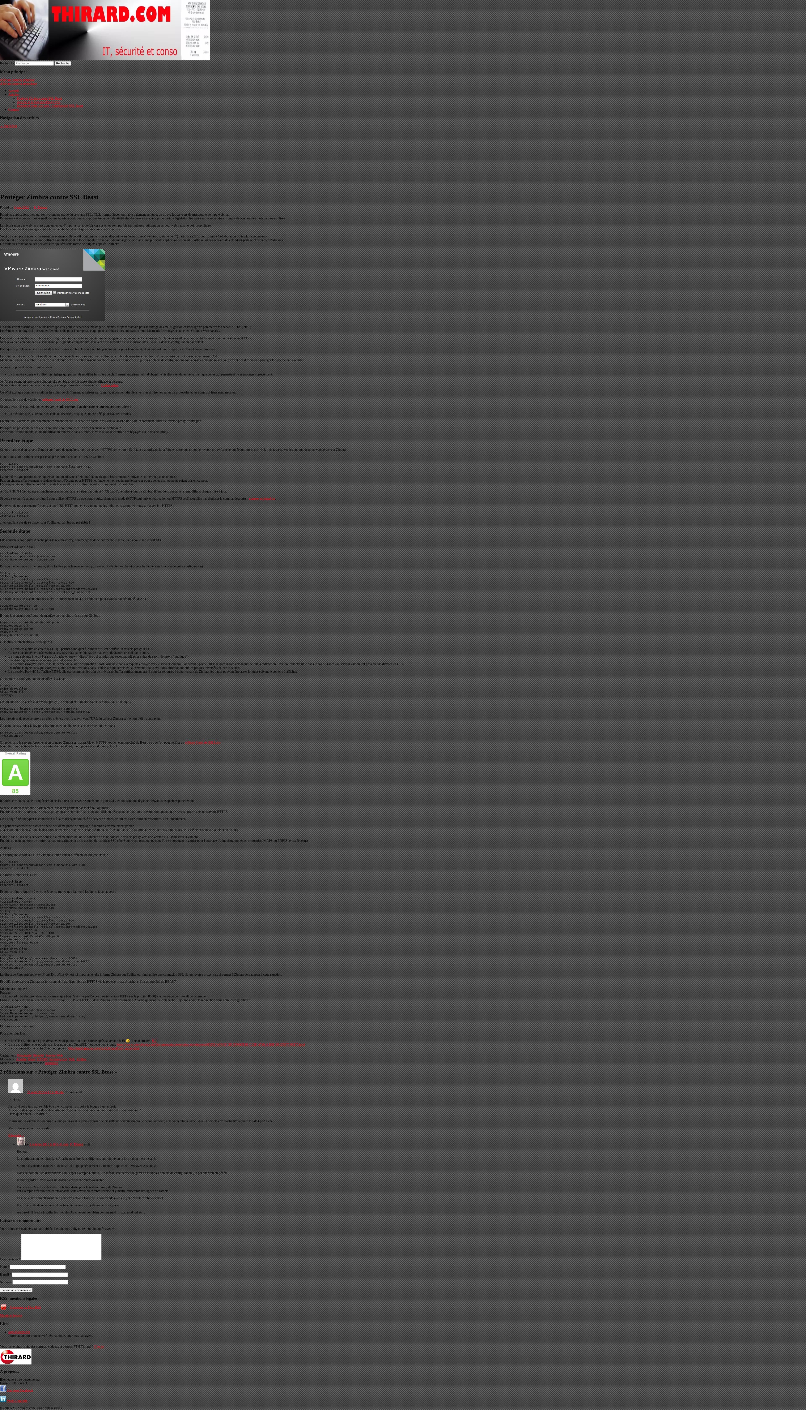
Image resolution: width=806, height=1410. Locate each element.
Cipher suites (109, 385)
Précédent (8, 126)
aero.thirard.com (19, 1332)
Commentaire (10, 1259)
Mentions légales (11, 1315)
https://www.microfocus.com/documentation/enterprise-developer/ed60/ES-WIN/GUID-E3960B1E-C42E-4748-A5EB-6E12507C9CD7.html (211, 1044)
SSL (72, 1059)
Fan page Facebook (20, 1390)
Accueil (13, 91)
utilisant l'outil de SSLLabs (60, 399)
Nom (4, 1266)
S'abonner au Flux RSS (25, 1307)
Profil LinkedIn (17, 1401)
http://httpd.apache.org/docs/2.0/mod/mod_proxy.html (103, 1048)
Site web (6, 1282)
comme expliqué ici (262, 498)
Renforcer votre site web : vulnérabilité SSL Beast (50, 106)
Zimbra (81, 1059)
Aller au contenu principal (17, 80)
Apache (21, 1059)
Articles (13, 94)
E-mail (5, 1274)
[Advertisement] (403, 159)
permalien (51, 1063)
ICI (154, 1041)
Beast (31, 1059)
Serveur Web (54, 1055)
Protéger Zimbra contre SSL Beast (39, 98)
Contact (13, 109)
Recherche (7, 63)
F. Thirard (40, 207)
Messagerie (24, 1055)
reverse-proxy (58, 1059)
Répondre (16, 1135)
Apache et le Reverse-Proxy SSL (39, 102)
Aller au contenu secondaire (18, 83)
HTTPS (42, 1059)
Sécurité (38, 1055)
